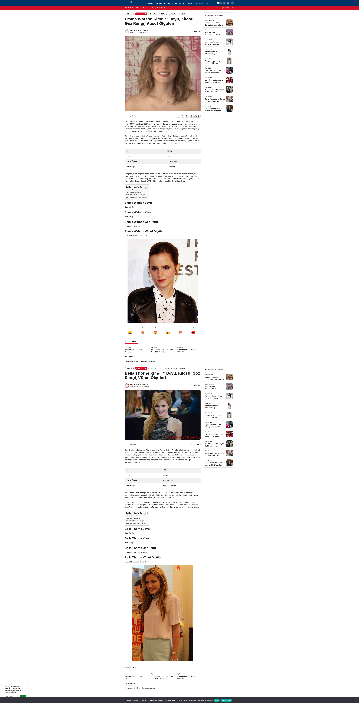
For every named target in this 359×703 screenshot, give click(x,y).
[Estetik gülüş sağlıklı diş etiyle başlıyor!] (218, 41)
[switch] (219, 3)
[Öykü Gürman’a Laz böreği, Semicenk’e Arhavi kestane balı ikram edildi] (218, 70)
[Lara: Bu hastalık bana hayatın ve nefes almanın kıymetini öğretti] (218, 80)
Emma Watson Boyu (134, 190)
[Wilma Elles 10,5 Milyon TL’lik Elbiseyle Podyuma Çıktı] (218, 89)
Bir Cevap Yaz (130, 357)
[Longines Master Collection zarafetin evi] (218, 22)
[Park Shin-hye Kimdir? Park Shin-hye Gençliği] (162, 349)
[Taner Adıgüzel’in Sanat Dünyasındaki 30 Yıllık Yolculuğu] (218, 99)
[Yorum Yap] (178, 116)
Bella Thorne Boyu (133, 516)
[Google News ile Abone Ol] (131, 116)
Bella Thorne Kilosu (134, 518)
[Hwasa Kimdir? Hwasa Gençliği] (189, 349)
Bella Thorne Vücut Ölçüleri (136, 523)
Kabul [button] (23, 696)
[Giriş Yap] (232, 2)
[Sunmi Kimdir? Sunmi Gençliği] (136, 349)
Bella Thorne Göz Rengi (135, 521)
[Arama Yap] (224, 2)
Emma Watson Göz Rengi (136, 195)
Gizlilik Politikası (9, 696)
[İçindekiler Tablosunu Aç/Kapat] (145, 187)
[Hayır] (357, 700)
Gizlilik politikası (226, 700)
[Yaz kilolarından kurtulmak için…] (218, 51)
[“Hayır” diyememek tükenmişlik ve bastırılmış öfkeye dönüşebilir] (218, 61)
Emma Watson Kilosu (134, 192)
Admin (132, 30)
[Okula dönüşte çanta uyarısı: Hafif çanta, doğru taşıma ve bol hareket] (218, 108)
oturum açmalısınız (148, 361)
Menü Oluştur (217, 8)
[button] (228, 2)
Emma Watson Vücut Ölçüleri (137, 197)
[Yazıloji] (132, 3)
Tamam (216, 700)
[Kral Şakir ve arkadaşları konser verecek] (218, 32)
